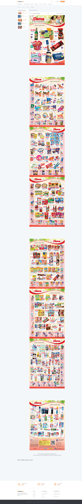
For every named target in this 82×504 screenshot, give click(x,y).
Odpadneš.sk (19, 7)
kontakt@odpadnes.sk (57, 494)
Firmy (42, 495)
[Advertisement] (22, 44)
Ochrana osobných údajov (53, 501)
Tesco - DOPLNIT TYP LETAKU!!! (24, 19)
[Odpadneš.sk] (20, 1)
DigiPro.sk (23, 26)
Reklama (34, 495)
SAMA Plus (27, 7)
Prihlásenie (62, 1)
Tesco (23, 15)
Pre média (34, 494)
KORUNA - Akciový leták (24, 12)
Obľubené (58, 1)
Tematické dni (44, 494)
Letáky (23, 7)
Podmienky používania (46, 501)
